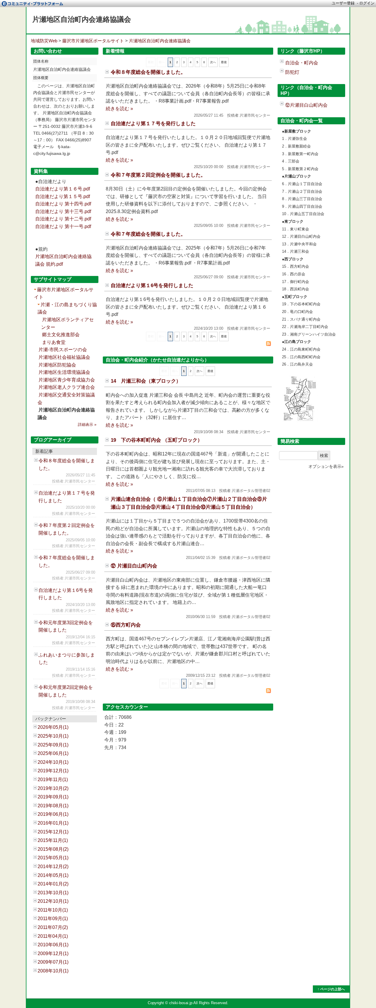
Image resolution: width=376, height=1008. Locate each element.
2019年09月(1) (53, 796)
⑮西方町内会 (126, 625)
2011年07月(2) (53, 927)
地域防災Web (44, 40)
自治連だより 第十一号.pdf (63, 226)
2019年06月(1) (53, 814)
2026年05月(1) (53, 727)
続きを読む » (119, 108)
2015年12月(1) (53, 831)
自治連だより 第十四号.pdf (63, 203)
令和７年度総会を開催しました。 (148, 234)
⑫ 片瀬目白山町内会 (134, 566)
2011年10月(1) (53, 909)
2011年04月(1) (53, 936)
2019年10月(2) (53, 788)
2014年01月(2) (53, 883)
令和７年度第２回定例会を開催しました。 (158, 175)
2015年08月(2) (53, 849)
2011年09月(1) (53, 918)
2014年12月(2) (53, 866)
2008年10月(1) (53, 970)
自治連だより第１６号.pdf (62, 188)
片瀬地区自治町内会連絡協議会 (81, 19)
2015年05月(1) (53, 857)
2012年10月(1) (53, 901)
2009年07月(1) (53, 962)
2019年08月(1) (53, 805)
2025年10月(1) (53, 736)
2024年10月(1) (53, 762)
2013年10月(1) (53, 892)
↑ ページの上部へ (331, 989)
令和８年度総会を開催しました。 (148, 72)
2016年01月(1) (53, 823)
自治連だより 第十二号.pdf (63, 218)
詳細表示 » (87, 424)
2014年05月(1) (53, 875)
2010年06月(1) (53, 944)
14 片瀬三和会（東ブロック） (146, 381)
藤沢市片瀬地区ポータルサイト (93, 40)
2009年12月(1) (53, 953)
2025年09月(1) (53, 744)
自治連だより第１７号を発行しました (153, 123)
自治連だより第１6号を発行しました (152, 285)
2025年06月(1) (53, 753)
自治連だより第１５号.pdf (62, 196)
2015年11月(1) (53, 840)
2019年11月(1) (53, 779)
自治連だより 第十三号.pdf (63, 211)
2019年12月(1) (53, 770)
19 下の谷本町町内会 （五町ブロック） (156, 440)
